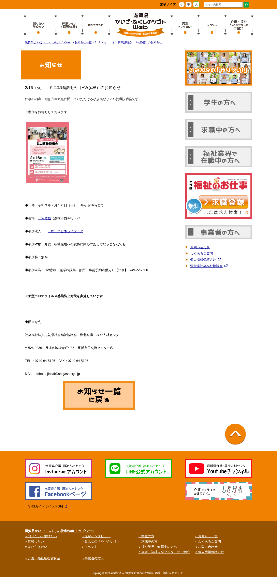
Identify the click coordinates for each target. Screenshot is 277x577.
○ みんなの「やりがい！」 (101, 541)
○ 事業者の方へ (93, 558)
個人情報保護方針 (203, 259)
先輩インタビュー (185, 25)
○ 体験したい (34, 541)
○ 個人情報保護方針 (209, 552)
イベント (212, 25)
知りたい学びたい (38, 25)
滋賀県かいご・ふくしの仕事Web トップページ (59, 531)
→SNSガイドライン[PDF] (44, 506)
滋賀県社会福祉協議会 (206, 266)
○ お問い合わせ (206, 546)
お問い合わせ (200, 247)
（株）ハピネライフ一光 (65, 231)
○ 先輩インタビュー (96, 536)
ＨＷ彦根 (44, 218)
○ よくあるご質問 (208, 541)
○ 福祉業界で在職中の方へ (157, 546)
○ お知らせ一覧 (206, 536)
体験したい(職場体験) (69, 25)
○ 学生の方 (146, 536)
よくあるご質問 (201, 253)
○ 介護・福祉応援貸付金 (42, 558)
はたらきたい (96, 25)
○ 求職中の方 (148, 541)
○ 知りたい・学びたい (41, 536)
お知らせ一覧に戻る (99, 395)
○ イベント (90, 546)
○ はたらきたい (36, 546)
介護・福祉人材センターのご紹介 (238, 25)
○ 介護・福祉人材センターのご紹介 (164, 552)
